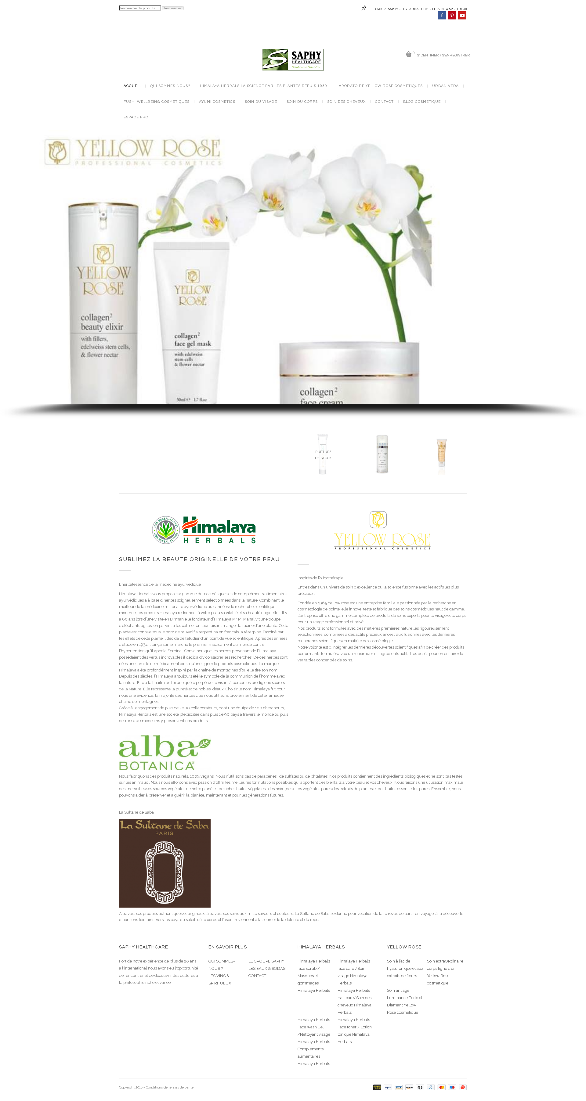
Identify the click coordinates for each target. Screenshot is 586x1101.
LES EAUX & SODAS (415, 9)
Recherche (172, 8)
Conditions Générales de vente (170, 1087)
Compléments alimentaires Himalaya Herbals (314, 1056)
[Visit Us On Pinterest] (452, 15)
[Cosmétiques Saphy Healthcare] (293, 59)
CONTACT (257, 975)
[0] (408, 54)
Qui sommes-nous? (170, 86)
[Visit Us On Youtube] (462, 15)
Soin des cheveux (346, 101)
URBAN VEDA (445, 86)
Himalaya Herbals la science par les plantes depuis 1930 (263, 86)
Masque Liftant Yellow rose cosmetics (323, 470)
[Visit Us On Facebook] (442, 15)
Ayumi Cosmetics (217, 101)
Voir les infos (322, 500)
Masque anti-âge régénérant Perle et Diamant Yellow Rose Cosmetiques (382, 474)
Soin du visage (261, 101)
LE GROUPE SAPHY (384, 9)
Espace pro (136, 117)
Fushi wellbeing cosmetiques (157, 101)
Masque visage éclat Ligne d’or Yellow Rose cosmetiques (441, 472)
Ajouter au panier (385, 509)
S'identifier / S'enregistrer (443, 55)
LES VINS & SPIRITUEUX (449, 9)
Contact (384, 101)
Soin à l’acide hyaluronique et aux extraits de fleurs (405, 968)
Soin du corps (302, 101)
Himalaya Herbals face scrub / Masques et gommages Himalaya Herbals (314, 976)
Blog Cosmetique (422, 101)
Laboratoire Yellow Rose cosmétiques (380, 86)
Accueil (132, 86)
